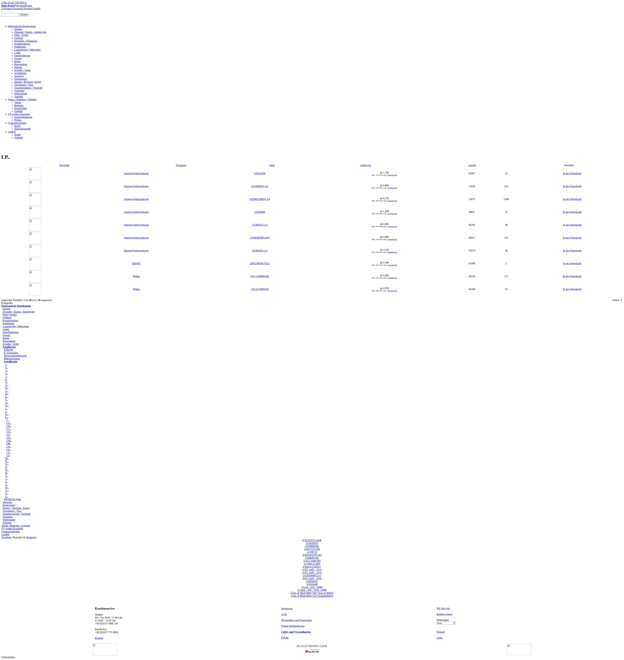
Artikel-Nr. (365, 165)
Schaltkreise (20, 73)
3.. (6, 370)
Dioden (18, 29)
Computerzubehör (17, 123)
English (36, 8)
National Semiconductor (136, 173)
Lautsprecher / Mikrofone (27, 49)
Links (439, 637)
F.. (6, 399)
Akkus (17, 102)
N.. (6, 461)
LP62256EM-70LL (260, 263)
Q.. (6, 470)
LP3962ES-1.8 (259, 224)
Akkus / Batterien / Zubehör (22, 99)
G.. (6, 402)
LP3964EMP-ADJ (259, 237)
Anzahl (472, 165)
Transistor (19, 90)
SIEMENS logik (12, 499)
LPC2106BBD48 (260, 276)
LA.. (8, 423)
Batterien (19, 105)
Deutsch (16, 8)
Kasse (29, 5)
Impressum (286, 608)
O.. (6, 464)
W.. (7, 487)
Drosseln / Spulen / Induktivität (30, 32)
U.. (6, 481)
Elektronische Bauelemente (22, 26)
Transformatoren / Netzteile (28, 87)
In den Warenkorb (572, 173)
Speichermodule (22, 128)
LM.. (9, 440)
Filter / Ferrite (21, 35)
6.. (6, 373)
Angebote (6, 537)
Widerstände (20, 93)
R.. (6, 473)
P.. (6, 467)
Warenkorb (20, 5)
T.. (6, 478)
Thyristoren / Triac (23, 84)
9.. (6, 382)
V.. (6, 484)
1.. (6, 364)
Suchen (23, 15)
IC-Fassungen (11, 352)
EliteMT (136, 263)
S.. (6, 475)
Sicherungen (20, 79)
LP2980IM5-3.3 (259, 186)
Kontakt (99, 638)
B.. (6, 388)
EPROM (8, 349)
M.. (7, 458)
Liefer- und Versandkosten (296, 632)
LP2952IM (259, 173)
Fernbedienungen (23, 117)
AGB (284, 614)
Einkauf (441, 632)
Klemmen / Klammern (25, 41)
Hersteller (64, 165)
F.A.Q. (285, 637)
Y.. (6, 493)
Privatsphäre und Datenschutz (296, 620)
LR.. (8, 446)
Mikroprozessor (12, 358)
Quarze (18, 58)
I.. (6, 408)
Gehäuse (18, 38)
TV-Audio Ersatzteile (19, 114)
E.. (6, 396)
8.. (6, 379)
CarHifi (12, 131)
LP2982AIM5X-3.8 (259, 199)
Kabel (17, 126)
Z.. (6, 496)
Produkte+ (181, 165)
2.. (6, 367)
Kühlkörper (20, 46)
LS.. (8, 449)
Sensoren (19, 76)
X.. (6, 490)
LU (8, 455)
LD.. (8, 432)
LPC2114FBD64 (260, 289)
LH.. (8, 437)
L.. (7, 420)
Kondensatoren (22, 43)
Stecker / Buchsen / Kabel (27, 82)
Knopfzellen (20, 108)
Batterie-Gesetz (444, 614)
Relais (17, 61)
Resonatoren (20, 64)
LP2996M (259, 212)
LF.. (8, 434)
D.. (6, 393)
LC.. (8, 429)
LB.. (8, 426)
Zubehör (18, 96)
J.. (6, 411)
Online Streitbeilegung (292, 626)
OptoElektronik (22, 55)
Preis (272, 165)
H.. (6, 405)
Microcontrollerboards (15, 355)
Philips (17, 120)
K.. (6, 414)
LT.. (8, 452)
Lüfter (17, 52)
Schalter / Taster (22, 70)
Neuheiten (31, 537)
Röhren (18, 67)
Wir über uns (443, 608)
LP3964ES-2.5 (259, 250)
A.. (6, 385)
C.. (6, 390)
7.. (6, 376)
